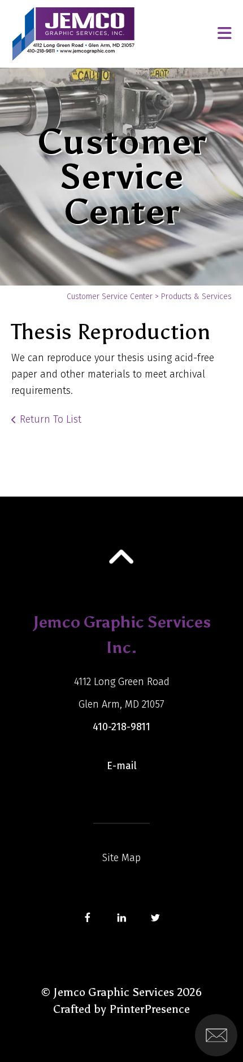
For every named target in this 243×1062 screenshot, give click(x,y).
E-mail (122, 766)
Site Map (121, 858)
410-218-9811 (121, 727)
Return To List (50, 419)
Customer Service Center (110, 296)
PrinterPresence (149, 1009)
